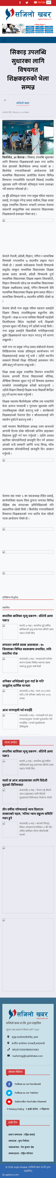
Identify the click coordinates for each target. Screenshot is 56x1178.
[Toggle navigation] (4, 40)
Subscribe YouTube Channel (30, 1102)
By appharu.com (10, 1175)
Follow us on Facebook (28, 1084)
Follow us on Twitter (26, 1093)
